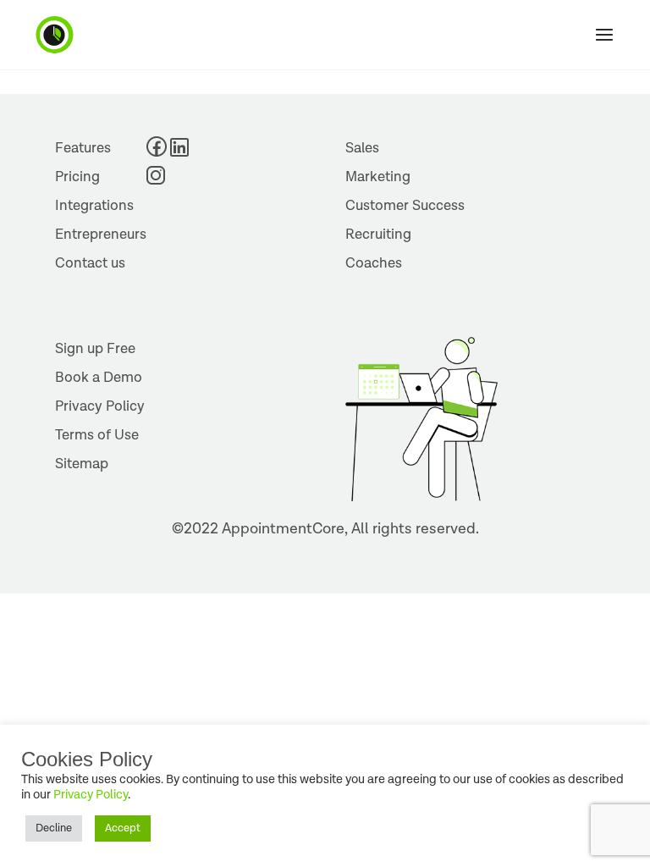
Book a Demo (98, 377)
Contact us (90, 263)
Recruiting (378, 234)
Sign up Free (95, 349)
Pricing (77, 177)
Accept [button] (122, 828)
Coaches (373, 263)
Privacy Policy (100, 406)
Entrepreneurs (100, 234)
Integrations (94, 205)
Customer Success (405, 205)
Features (83, 148)
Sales (362, 148)
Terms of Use (97, 435)
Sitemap (81, 464)
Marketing (377, 177)
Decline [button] (54, 828)
